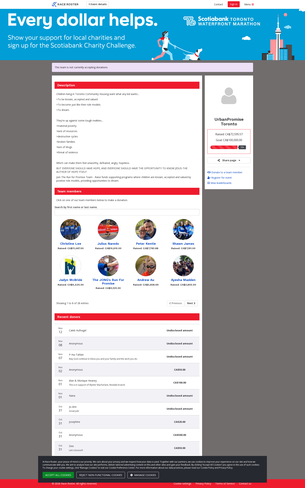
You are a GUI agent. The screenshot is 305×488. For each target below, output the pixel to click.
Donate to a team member (226, 172)
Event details (98, 4)
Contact (218, 4)
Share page (229, 160)
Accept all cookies (58, 475)
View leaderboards (221, 183)
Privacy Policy (203, 483)
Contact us (245, 483)
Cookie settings (182, 483)
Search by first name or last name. (76, 207)
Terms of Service (225, 483)
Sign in (233, 4)
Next (190, 303)
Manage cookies (144, 475)
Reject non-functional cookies (100, 475)
